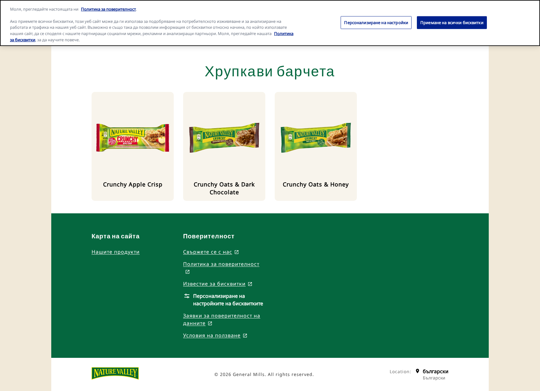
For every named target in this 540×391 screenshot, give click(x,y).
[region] (270, 23)
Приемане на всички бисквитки (451, 22)
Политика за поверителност (108, 9)
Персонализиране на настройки (376, 22)
